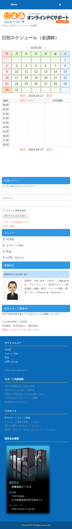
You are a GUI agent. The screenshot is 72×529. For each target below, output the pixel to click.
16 (6, 77)
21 (55, 77)
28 (55, 83)
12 (36, 71)
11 (26, 71)
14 (55, 71)
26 (36, 83)
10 (16, 71)
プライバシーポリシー (16, 370)
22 (65, 77)
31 (16, 89)
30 (6, 89)
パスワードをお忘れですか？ (16, 222)
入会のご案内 (8, 226)
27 (45, 83)
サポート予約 (15, 245)
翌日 (49, 95)
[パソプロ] (36, 17)
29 (65, 83)
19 (36, 77)
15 (65, 71)
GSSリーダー (27, 100)
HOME (10, 239)
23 (6, 83)
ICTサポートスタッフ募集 (17, 418)
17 (16, 77)
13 (45, 71)
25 (26, 83)
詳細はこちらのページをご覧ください (21, 329)
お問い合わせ (15, 257)
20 (45, 77)
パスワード (7, 198)
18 (26, 77)
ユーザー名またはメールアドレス (18, 186)
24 (16, 83)
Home (5, 25)
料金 (9, 251)
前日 (23, 95)
